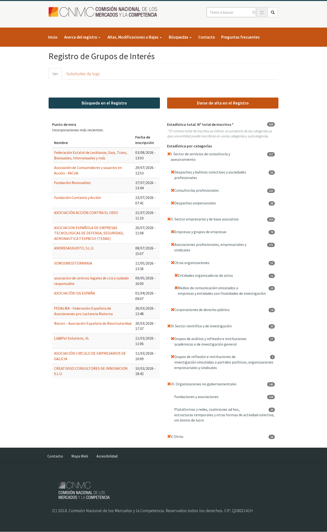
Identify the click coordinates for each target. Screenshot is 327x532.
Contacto (206, 37)
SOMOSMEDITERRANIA (73, 263)
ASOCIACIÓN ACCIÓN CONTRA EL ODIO (86, 212)
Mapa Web (79, 456)
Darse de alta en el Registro (223, 103)
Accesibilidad (107, 456)
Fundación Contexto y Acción (77, 197)
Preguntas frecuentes (240, 37)
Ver (55, 73)
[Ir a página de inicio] (104, 12)
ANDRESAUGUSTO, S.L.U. (74, 248)
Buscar (273, 12)
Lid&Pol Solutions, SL (71, 338)
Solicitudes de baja (83, 73)
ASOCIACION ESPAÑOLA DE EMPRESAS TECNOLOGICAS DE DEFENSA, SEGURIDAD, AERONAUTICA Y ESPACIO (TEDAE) (89, 233)
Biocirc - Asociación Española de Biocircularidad (92, 323)
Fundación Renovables (72, 182)
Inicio (52, 37)
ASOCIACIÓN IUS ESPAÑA (74, 293)
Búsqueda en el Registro (104, 103)
